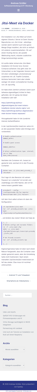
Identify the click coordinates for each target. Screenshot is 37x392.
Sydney (20, 387)
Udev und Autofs (9, 312)
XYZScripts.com (27, 391)
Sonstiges (30, 30)
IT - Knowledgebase (13, 30)
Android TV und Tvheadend (19, 275)
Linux (24, 30)
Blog (3, 30)
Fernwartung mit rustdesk (12, 328)
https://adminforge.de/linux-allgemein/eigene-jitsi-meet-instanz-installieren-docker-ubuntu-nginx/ (15, 105)
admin (7, 28)
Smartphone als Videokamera (18, 281)
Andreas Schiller (18, 3)
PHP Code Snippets (11, 391)
